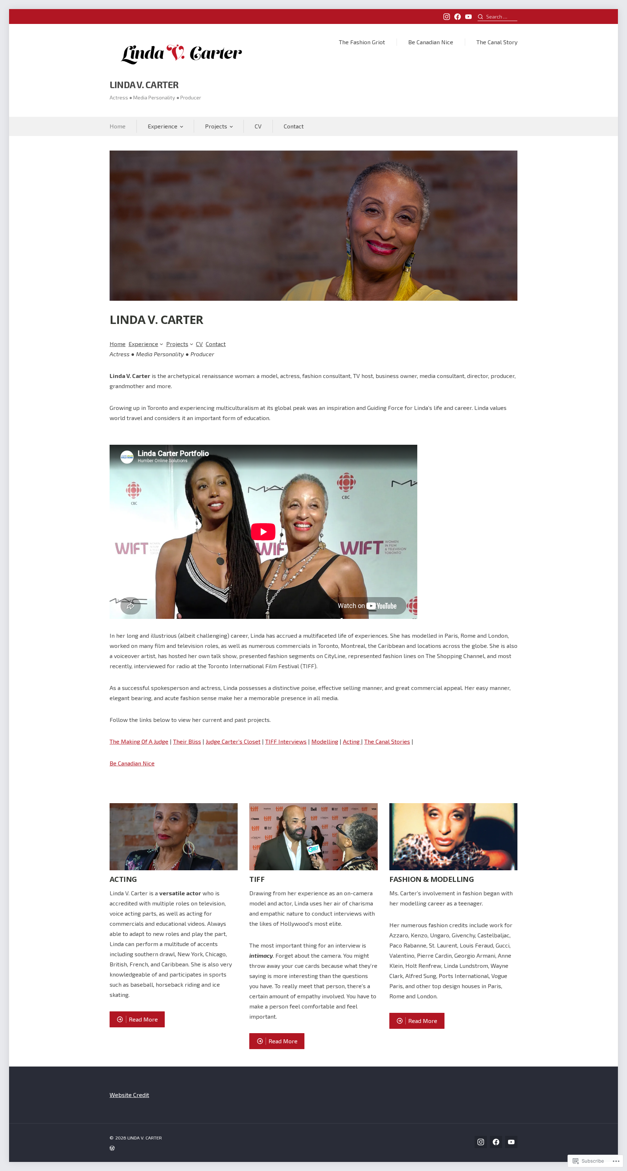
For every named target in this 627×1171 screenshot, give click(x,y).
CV (258, 126)
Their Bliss (187, 741)
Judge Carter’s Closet (233, 741)
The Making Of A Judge (139, 741)
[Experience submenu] (161, 344)
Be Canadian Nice (430, 41)
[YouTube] (468, 16)
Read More (134, 1019)
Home (118, 126)
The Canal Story (496, 41)
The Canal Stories (387, 741)
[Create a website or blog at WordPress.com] (212, 1147)
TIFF (257, 879)
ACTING (123, 879)
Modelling (324, 741)
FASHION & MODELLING (431, 879)
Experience (162, 126)
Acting (352, 741)
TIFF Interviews (286, 741)
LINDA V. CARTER (144, 84)
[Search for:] (497, 16)
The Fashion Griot (362, 41)
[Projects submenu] (191, 344)
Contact (294, 126)
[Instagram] (446, 16)
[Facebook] (457, 16)
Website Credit (129, 1094)
